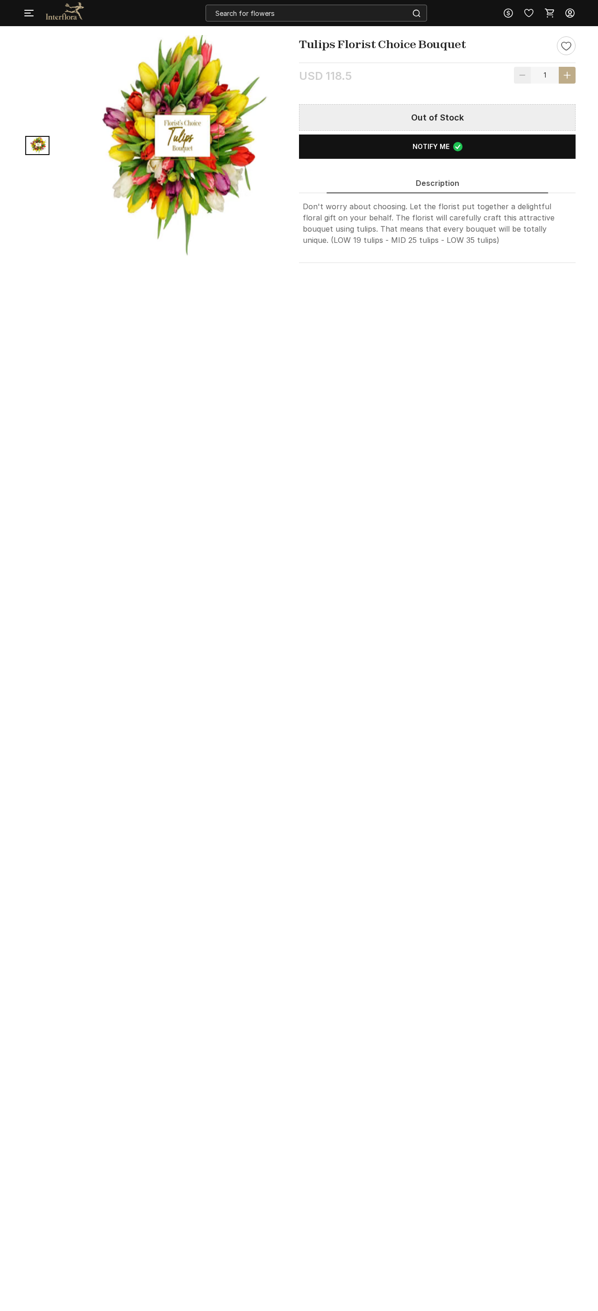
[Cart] (549, 13)
